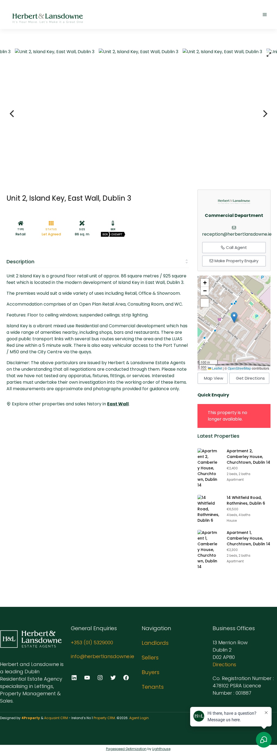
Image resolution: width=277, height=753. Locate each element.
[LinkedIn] (74, 677)
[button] (234, 317)
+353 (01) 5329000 (92, 642)
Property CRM (104, 718)
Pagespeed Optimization (126, 748)
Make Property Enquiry (235, 261)
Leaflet (216, 368)
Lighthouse (161, 748)
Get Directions (250, 378)
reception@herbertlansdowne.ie (237, 234)
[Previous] (12, 114)
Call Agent (236, 247)
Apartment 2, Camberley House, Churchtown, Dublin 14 (248, 456)
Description (20, 261)
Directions (224, 664)
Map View (213, 378)
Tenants (153, 687)
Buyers (150, 672)
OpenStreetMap (239, 368)
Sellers (150, 657)
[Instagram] (100, 677)
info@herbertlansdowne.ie (102, 656)
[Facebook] (126, 677)
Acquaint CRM (56, 718)
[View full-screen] (269, 54)
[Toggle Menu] (265, 15)
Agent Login (139, 718)
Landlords (155, 643)
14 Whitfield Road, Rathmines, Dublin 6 (246, 500)
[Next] (265, 114)
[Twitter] (113, 677)
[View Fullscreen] (205, 303)
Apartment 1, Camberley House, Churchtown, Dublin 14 (248, 538)
